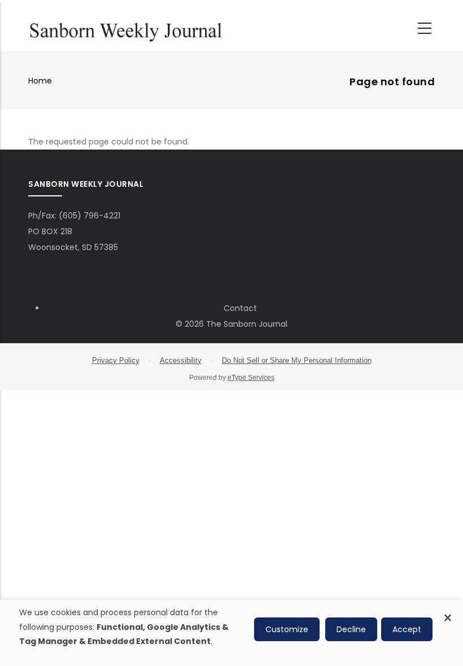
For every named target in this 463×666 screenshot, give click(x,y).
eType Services (251, 378)
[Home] (125, 28)
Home (40, 80)
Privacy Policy (115, 360)
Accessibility (181, 360)
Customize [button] (286, 629)
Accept (406, 629)
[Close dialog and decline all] (447, 611)
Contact (240, 308)
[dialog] (231, 633)
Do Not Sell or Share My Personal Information (297, 360)
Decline (351, 629)
